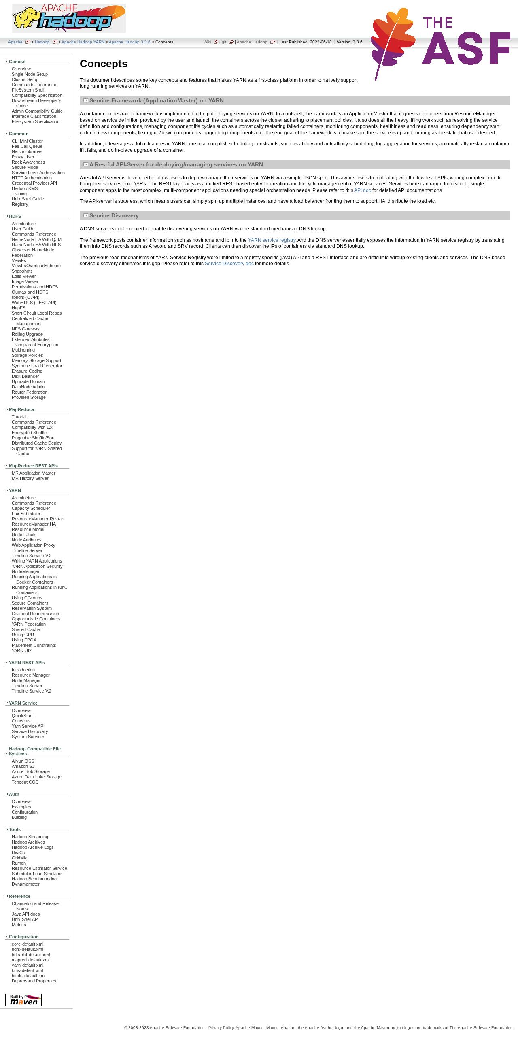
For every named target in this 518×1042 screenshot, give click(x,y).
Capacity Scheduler (31, 508)
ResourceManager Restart (38, 518)
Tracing (19, 193)
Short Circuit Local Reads (37, 313)
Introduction (23, 669)
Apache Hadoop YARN (83, 42)
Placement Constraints (34, 645)
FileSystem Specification (35, 121)
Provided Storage (29, 397)
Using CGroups (27, 597)
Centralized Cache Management (30, 321)
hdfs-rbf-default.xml (31, 954)
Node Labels (24, 534)
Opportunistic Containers (36, 618)
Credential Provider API (34, 183)
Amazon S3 (23, 766)
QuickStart (22, 715)
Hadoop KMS (25, 188)
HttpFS (18, 307)
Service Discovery (30, 731)
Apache (15, 42)
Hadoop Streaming (30, 836)
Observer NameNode (33, 249)
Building (19, 817)
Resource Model (28, 529)
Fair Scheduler (26, 513)
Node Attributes (27, 539)
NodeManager (26, 571)
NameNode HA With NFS (36, 244)
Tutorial (19, 416)
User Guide (23, 228)
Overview (21, 68)
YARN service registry (271, 240)
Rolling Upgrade (27, 334)
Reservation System (32, 608)
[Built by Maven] (23, 1005)
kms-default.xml (27, 970)
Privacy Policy (221, 1027)
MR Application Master (33, 473)
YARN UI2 (22, 650)
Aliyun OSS (23, 761)
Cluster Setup (25, 79)
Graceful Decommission (35, 613)
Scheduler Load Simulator (37, 873)
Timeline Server (27, 550)
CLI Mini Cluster (27, 141)
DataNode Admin (28, 386)
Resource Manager (31, 675)
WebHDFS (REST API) (34, 302)
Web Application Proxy (33, 545)
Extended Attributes (31, 339)
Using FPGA (24, 639)
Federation (22, 255)
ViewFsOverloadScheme (36, 265)
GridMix (19, 857)
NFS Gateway (26, 328)
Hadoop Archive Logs (33, 847)
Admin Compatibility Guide (37, 111)
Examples (21, 806)
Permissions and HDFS (35, 286)
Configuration (25, 812)
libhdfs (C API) (26, 297)
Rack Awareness (28, 162)
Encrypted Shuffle (29, 432)
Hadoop (42, 42)
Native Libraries (27, 151)
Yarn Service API (28, 726)
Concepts (21, 720)
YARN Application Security (37, 566)
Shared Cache (26, 629)
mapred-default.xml (30, 959)
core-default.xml (27, 944)
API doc (362, 190)
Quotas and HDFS (30, 292)
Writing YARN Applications (37, 560)
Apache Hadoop (252, 42)
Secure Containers (30, 603)
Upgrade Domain (28, 381)
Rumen (19, 863)
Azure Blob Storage (31, 771)
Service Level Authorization (38, 172)
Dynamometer (26, 884)
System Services (28, 736)
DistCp (18, 852)
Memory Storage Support (36, 360)
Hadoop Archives (28, 842)
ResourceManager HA (34, 524)
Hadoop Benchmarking (34, 878)
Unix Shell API (25, 919)
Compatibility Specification (37, 95)
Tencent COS (25, 782)
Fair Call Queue (27, 146)
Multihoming (23, 349)
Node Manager (26, 680)
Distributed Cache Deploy (37, 443)
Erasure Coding (27, 371)
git (224, 42)
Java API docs (26, 914)
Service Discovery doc (229, 263)
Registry (20, 204)
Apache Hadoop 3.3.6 (130, 42)
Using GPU (23, 634)
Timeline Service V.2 (31, 555)
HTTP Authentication (32, 177)
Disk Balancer (25, 376)
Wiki (207, 42)
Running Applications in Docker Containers (34, 579)
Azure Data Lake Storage (37, 776)
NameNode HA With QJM (37, 239)
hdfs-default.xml (27, 949)
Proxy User (23, 156)
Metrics (19, 924)
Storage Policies (27, 355)
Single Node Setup (30, 74)
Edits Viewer (24, 276)
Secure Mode (25, 167)
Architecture (24, 223)
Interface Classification (34, 116)
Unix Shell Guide (28, 198)
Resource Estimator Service (39, 868)
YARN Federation (29, 624)
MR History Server (30, 478)
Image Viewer (25, 281)
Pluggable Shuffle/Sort (33, 437)
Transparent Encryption (35, 344)
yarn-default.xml (27, 965)
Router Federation (29, 392)
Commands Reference (34, 84)
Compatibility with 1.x (32, 427)
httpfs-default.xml (28, 975)
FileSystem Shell (28, 89)
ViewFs (19, 260)
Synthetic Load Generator (37, 365)
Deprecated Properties (34, 980)
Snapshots (22, 270)
